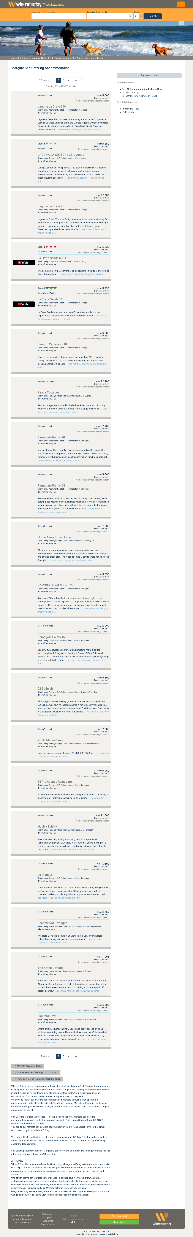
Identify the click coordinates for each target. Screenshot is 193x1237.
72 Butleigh (45, 688)
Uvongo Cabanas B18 (52, 344)
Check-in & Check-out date (97, 12)
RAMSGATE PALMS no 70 (55, 585)
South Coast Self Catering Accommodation (37, 1072)
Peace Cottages (49, 392)
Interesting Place (130, 108)
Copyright (48, 1217)
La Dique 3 (45, 875)
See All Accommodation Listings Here (142, 89)
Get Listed (22, 1222)
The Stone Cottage (50, 968)
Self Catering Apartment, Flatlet (141, 96)
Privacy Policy (48, 1224)
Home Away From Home (54, 537)
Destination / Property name (43, 12)
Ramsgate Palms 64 (51, 485)
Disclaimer (48, 1221)
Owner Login (119, 1222)
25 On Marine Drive (50, 740)
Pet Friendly (128, 112)
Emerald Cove (47, 1016)
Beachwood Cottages (52, 923)
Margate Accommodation (29, 1066)
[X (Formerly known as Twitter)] (75, 1222)
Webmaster (48, 1214)
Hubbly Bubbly (47, 826)
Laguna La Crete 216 (52, 106)
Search (153, 16)
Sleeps (136, 12)
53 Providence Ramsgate (55, 781)
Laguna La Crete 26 (51, 206)
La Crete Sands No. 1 (52, 258)
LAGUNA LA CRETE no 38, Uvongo (61, 155)
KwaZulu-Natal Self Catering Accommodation (38, 1079)
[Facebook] (72, 1222)
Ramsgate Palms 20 (51, 437)
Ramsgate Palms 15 (51, 637)
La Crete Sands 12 (50, 299)
